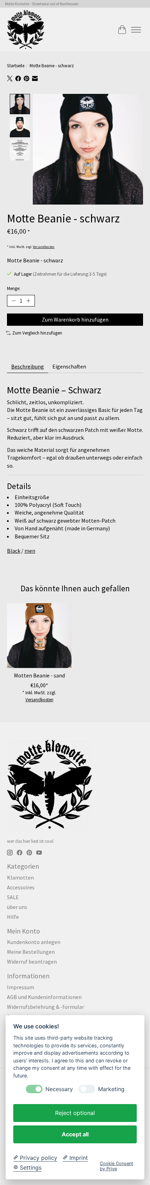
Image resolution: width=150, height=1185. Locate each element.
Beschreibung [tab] (27, 366)
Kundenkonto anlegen (33, 941)
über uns (17, 906)
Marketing (111, 1089)
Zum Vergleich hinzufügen (37, 333)
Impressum (20, 987)
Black (13, 550)
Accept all (75, 1134)
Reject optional (75, 1112)
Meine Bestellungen (31, 951)
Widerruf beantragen (32, 961)
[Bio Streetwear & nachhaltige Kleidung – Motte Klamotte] (25, 29)
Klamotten (20, 877)
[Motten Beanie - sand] (39, 635)
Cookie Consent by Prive (116, 1166)
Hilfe (13, 916)
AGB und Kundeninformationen (44, 996)
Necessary (59, 1089)
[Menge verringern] (13, 300)
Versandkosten (43, 247)
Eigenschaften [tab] (69, 366)
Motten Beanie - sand (39, 675)
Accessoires (21, 887)
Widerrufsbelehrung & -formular (45, 1006)
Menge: (13, 288)
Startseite (15, 66)
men (29, 550)
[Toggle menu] (136, 30)
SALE (13, 897)
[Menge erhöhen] (28, 300)
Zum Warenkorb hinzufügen (75, 319)
